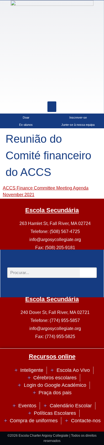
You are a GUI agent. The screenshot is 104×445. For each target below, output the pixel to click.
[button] (51, 106)
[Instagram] (38, 93)
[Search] (66, 93)
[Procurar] (88, 273)
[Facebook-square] (52, 93)
